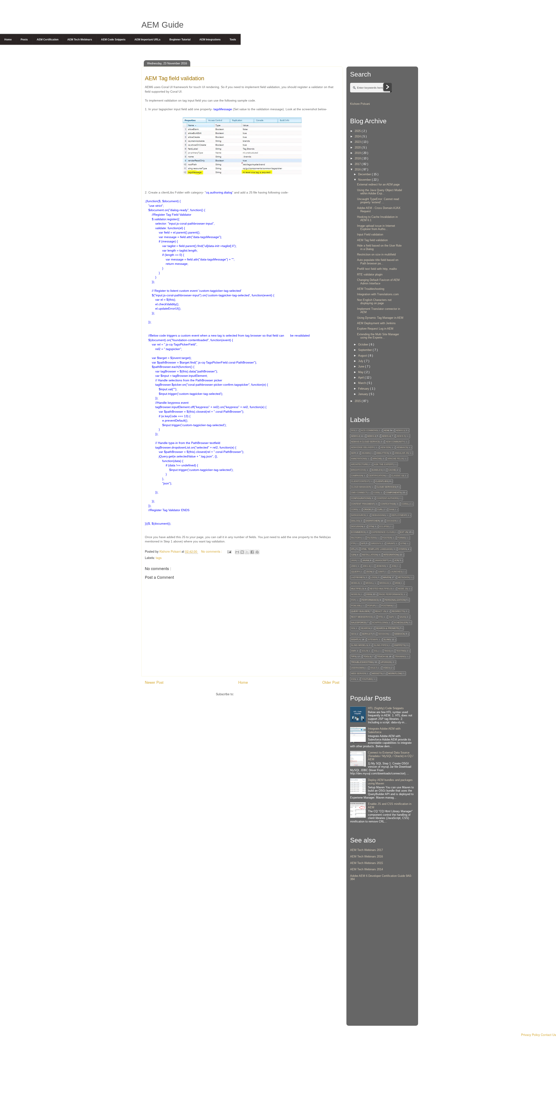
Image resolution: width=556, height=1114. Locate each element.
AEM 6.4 (386, 436)
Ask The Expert (383, 464)
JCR (396, 560)
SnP (353, 651)
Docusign (357, 526)
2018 (358, 158)
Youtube (367, 679)
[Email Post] (229, 551)
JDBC (354, 566)
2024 (358, 136)
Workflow (394, 673)
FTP (353, 543)
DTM (371, 526)
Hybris (402, 549)
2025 (358, 131)
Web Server (358, 673)
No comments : (212, 551)
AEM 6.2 (355, 436)
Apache (376, 458)
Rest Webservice (361, 617)
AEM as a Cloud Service (365, 441)
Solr (365, 651)
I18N (353, 555)
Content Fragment (362, 504)
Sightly (355, 639)
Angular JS (401, 453)
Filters (371, 538)
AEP (353, 453)
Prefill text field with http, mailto (377, 268)
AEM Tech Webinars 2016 (366, 856)
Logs (374, 577)
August (363, 355)
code (376, 492)
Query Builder (360, 611)
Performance (369, 600)
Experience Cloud (382, 532)
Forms (401, 538)
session (383, 634)
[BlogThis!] (242, 552)
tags (159, 557)
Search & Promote (387, 628)
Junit (381, 571)
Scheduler (400, 622)
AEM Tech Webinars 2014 (366, 869)
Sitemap (372, 639)
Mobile (355, 583)
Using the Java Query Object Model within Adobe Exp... (379, 191)
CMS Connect (359, 492)
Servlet (367, 634)
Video (386, 668)
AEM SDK (386, 447)
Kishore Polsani (360, 103)
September (365, 350)
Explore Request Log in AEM (375, 328)
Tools (233, 39)
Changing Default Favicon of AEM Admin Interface (378, 281)
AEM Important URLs (147, 39)
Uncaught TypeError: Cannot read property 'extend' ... (378, 200)
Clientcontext (360, 481)
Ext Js (404, 532)
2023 (358, 141)
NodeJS (355, 594)
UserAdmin (357, 668)
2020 (358, 147)
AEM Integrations (210, 39)
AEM (386, 430)
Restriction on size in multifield (376, 254)
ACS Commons (369, 430)
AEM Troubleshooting (370, 288)
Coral (405, 504)
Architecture (359, 464)
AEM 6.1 (400, 430)
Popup (371, 605)
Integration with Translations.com (378, 294)
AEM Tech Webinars (79, 39)
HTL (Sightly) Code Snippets (386, 708)
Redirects (398, 611)
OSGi (369, 594)
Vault (373, 668)
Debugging (378, 515)
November (365, 179)
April (361, 377)
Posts (24, 39)
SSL (376, 651)
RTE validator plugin (369, 274)
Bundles (377, 470)
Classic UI (397, 475)
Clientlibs (381, 481)
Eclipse (384, 526)
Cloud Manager (360, 487)
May (361, 372)
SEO (353, 634)
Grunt (390, 543)
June (361, 366)
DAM (391, 509)
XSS (353, 679)
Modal (369, 583)
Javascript (381, 560)
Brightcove (358, 470)
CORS (354, 509)
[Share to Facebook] (252, 552)
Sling (387, 639)
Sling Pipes (381, 645)
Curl (380, 509)
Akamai (366, 453)
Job (394, 566)
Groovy (376, 543)
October (363, 344)
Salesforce (358, 622)
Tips (353, 656)
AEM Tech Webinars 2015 (366, 863)
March (362, 383)
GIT (363, 543)
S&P (391, 617)
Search (365, 628)
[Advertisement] (382, 957)
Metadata (403, 577)
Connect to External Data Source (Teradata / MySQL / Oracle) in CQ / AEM (390, 756)
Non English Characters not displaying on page (374, 301)
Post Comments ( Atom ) (252, 694)
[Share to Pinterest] (257, 552)
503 (353, 430)
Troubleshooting (362, 662)
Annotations (358, 458)
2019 (358, 153)
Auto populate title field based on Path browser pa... (377, 261)
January (363, 394)
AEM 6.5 (401, 436)
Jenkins (381, 566)
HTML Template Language (376, 549)
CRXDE (367, 509)
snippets (399, 645)
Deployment (399, 515)
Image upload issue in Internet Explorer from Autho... (376, 227)
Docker (391, 521)
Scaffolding (380, 622)
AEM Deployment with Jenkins (376, 323)
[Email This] (237, 552)
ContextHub (387, 504)
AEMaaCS (402, 447)
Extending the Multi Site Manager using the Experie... (378, 336)
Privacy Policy (530, 1034)
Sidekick (399, 634)
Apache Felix (395, 458)
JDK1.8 (366, 566)
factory (356, 538)
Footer (386, 538)
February (364, 388)
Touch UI (382, 656)
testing (401, 651)
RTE (380, 617)
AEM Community (395, 441)
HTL (353, 549)
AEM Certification (47, 39)
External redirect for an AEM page (378, 184)
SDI (353, 628)
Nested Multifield (381, 588)
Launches (396, 571)
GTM (402, 543)
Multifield (357, 588)
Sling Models (359, 645)
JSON (369, 571)
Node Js (402, 588)
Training (400, 656)
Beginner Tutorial (179, 39)
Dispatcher (372, 521)
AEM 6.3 (371, 436)
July (361, 361)
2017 (358, 164)
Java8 (365, 560)
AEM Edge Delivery (362, 447)
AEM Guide (162, 24)
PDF (353, 600)
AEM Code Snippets (113, 39)
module (384, 583)
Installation (369, 555)
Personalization (394, 600)
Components (393, 492)
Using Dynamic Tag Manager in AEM (380, 317)
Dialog (355, 521)
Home (8, 39)
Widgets (377, 673)
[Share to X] (247, 552)
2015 (358, 401)
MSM (397, 583)
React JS (380, 611)
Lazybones (357, 577)
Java (353, 560)
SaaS (402, 617)
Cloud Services (386, 487)
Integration (390, 555)
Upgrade (386, 662)
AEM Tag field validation (372, 240)
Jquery (355, 571)
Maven (387, 577)
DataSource (358, 515)
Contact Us (548, 1034)
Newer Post (154, 682)
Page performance (391, 594)
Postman (386, 605)
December (365, 174)
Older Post (330, 682)
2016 (358, 169)
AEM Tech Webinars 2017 (366, 850)
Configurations (361, 498)
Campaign (356, 475)
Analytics (382, 453)
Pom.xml (356, 605)
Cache (392, 470)
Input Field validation (370, 234)
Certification (377, 475)
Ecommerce (358, 532)
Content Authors (387, 498)
